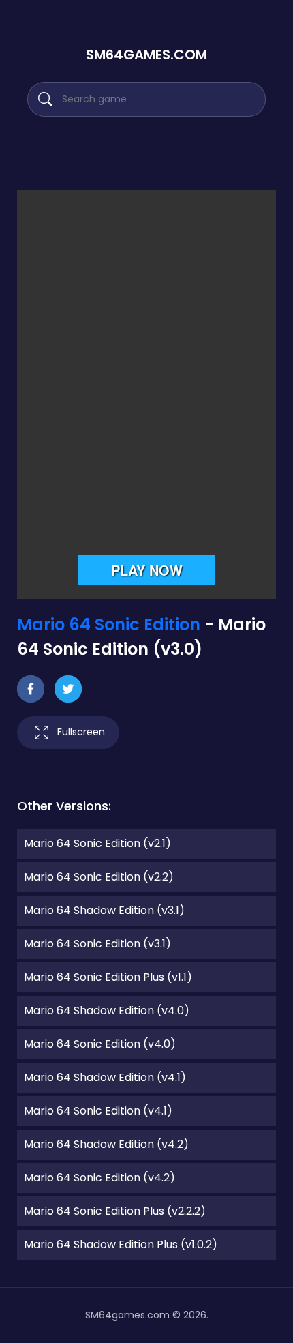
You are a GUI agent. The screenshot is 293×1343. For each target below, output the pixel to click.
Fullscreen (81, 732)
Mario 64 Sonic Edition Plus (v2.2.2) (115, 1211)
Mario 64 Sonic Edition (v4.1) (98, 1111)
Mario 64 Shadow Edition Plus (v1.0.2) (120, 1244)
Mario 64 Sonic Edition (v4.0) (100, 1044)
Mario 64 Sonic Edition (108, 624)
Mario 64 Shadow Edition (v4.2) (106, 1144)
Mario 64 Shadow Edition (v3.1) (104, 910)
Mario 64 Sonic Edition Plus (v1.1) (108, 977)
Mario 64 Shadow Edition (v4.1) (105, 1077)
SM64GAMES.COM (146, 54)
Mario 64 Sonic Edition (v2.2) (99, 877)
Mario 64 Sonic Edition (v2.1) (97, 843)
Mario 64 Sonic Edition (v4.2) (99, 1177)
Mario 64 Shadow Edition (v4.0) (106, 1010)
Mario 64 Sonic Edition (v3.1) (97, 943)
